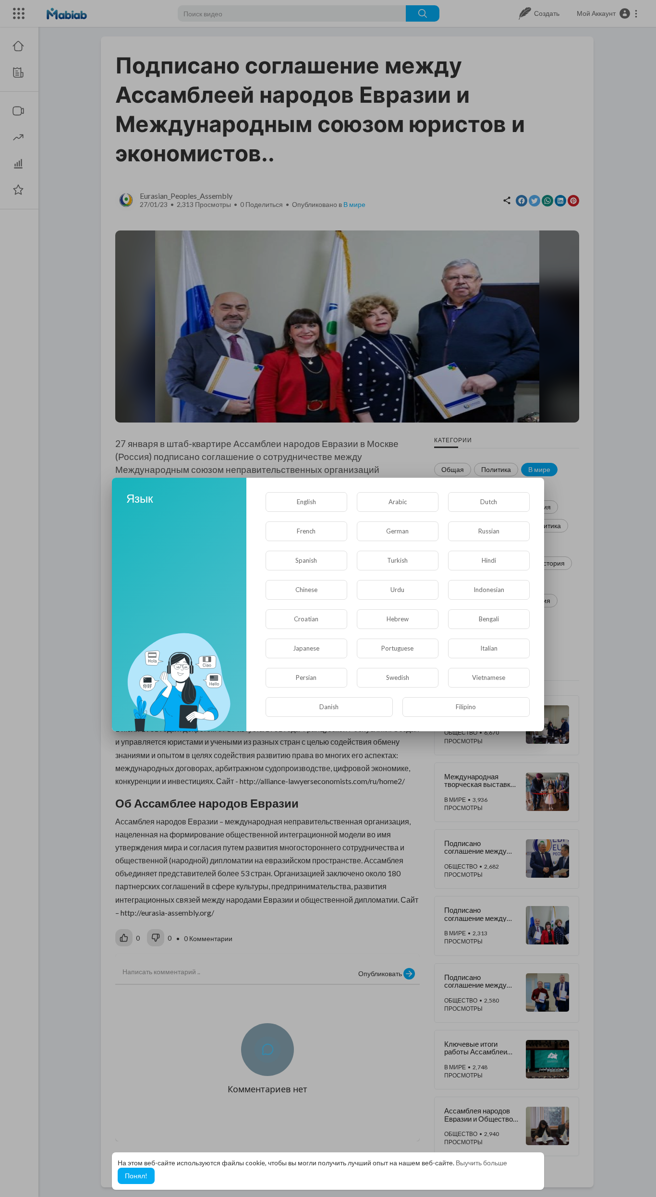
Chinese (306, 589)
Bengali (489, 619)
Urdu (397, 589)
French (306, 531)
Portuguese (397, 648)
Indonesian (489, 589)
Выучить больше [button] (481, 1163)
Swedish (397, 677)
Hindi (489, 560)
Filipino (466, 707)
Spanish (306, 560)
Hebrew (398, 619)
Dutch (488, 502)
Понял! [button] (136, 1176)
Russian (488, 531)
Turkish (397, 560)
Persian (306, 677)
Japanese (306, 648)
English (306, 502)
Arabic (398, 502)
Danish (329, 707)
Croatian (306, 619)
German (397, 531)
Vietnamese (488, 677)
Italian (489, 648)
